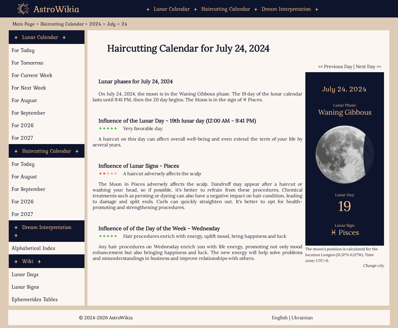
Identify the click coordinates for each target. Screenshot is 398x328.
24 (124, 23)
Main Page (24, 23)
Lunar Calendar (171, 9)
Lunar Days (25, 274)
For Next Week (29, 88)
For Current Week (32, 75)
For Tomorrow (27, 63)
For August (24, 100)
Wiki (27, 261)
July (111, 23)
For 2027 (22, 138)
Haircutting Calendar (226, 9)
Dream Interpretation (286, 9)
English (280, 317)
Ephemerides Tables (35, 299)
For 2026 (23, 125)
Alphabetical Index (33, 248)
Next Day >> (368, 66)
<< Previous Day (335, 66)
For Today (23, 50)
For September (28, 113)
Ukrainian (302, 317)
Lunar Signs (25, 287)
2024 (95, 23)
